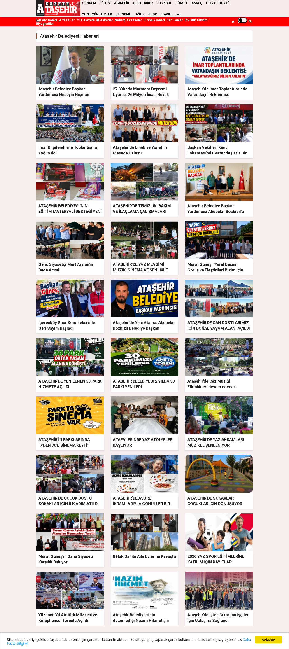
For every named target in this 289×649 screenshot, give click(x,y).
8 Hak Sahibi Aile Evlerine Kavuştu (144, 556)
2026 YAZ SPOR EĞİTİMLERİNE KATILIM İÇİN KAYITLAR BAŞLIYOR (215, 562)
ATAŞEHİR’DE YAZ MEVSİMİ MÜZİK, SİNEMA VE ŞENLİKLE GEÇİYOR (140, 270)
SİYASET (167, 14)
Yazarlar (68, 20)
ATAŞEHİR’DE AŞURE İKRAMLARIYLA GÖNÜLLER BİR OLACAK (141, 504)
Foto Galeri (48, 20)
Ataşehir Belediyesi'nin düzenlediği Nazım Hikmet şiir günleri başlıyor (141, 620)
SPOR (152, 14)
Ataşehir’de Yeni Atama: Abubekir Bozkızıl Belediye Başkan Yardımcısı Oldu (144, 328)
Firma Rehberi (154, 20)
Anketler (106, 20)
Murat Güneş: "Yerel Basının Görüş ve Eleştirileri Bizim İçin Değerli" (215, 270)
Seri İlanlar (175, 20)
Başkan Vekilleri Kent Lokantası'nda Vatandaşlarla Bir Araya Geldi (217, 153)
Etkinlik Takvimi (196, 20)
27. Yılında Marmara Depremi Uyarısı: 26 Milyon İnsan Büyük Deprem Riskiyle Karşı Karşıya (141, 94)
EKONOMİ (123, 14)
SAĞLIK (139, 14)
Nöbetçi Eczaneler (128, 20)
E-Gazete (87, 20)
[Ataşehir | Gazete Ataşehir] (58, 8)
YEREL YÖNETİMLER (97, 14)
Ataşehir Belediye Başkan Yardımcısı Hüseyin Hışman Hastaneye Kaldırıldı (63, 94)
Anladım (268, 639)
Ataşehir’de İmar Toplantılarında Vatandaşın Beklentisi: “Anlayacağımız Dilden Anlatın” (217, 94)
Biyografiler (45, 24)
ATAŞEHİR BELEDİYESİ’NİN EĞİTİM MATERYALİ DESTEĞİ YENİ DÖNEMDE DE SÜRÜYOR (70, 211)
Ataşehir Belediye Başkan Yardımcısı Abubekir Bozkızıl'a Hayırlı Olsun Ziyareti (215, 211)
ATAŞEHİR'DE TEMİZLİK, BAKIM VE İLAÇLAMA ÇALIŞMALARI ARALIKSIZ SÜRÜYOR (142, 211)
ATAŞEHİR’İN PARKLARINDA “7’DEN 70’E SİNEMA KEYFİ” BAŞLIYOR (64, 445)
